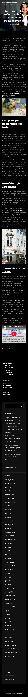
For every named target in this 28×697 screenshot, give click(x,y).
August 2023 (8, 543)
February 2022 (9, 588)
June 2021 (7, 614)
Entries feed (8, 672)
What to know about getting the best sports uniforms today (12, 447)
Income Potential (10, 645)
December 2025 (9, 483)
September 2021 (9, 607)
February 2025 (9, 495)
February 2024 (9, 521)
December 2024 (9, 502)
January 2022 (9, 592)
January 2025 (9, 498)
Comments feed (9, 676)
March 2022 (8, 584)
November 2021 (9, 599)
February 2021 (9, 629)
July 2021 (7, 611)
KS (4, 353)
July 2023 (7, 547)
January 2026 (9, 480)
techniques (19, 210)
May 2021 (7, 618)
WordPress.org (9, 679)
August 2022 (8, 569)
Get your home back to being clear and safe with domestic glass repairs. (12, 420)
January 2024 (9, 525)
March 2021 (8, 626)
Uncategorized (9, 656)
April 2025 (7, 487)
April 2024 (7, 513)
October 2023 (9, 536)
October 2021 (8, 603)
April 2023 (7, 555)
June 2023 (7, 551)
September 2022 (10, 566)
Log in (6, 668)
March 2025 (8, 491)
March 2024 (8, 517)
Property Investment (11, 653)
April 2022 (7, 581)
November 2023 (9, 532)
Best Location (7, 349)
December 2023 (9, 528)
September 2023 (10, 540)
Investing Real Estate (11, 649)
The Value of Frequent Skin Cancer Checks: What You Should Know (13, 438)
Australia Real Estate (9, 3)
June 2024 (7, 506)
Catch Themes (18, 693)
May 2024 (7, 510)
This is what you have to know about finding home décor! (13, 456)
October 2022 (9, 562)
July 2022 (7, 573)
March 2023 (8, 558)
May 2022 (7, 577)
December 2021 (9, 596)
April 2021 (7, 622)
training (16, 300)
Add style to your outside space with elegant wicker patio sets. (13, 429)
